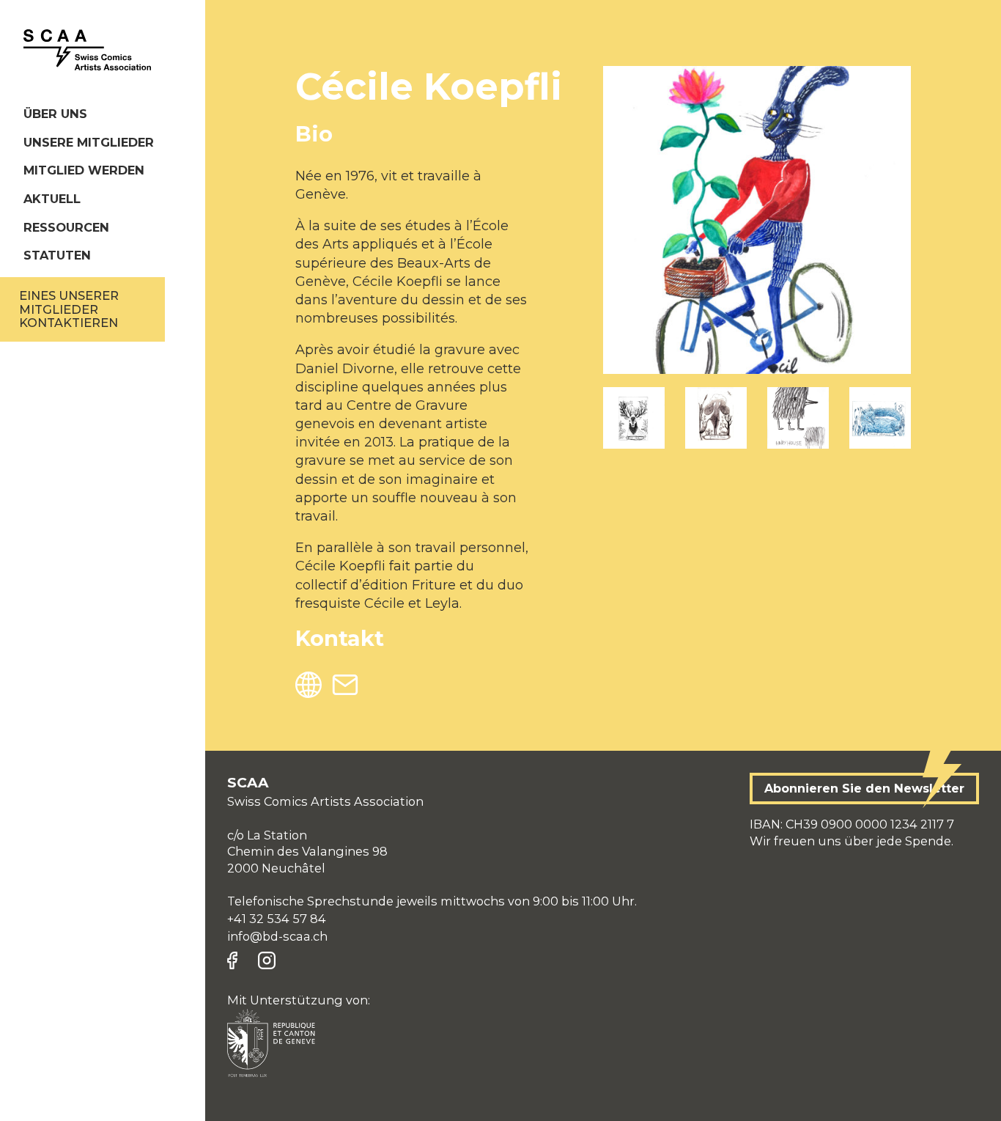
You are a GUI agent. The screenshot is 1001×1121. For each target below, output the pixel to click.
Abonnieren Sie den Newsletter (864, 788)
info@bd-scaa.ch (277, 936)
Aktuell (52, 198)
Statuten (57, 255)
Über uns (55, 113)
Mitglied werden (83, 170)
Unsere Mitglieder (88, 142)
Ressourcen (66, 227)
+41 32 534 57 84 (276, 918)
